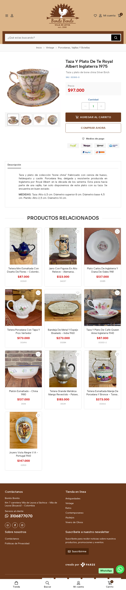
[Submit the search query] (115, 37)
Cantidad (93, 99)
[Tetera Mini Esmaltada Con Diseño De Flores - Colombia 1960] (23, 246)
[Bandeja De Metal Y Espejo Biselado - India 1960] (63, 307)
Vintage (69, 503)
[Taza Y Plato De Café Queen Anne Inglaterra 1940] (102, 307)
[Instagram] (22, 525)
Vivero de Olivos (74, 522)
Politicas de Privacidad (17, 543)
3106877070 (21, 516)
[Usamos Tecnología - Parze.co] (80, 565)
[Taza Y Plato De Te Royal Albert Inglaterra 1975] (33, 84)
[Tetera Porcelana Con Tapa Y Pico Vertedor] (23, 307)
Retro (68, 508)
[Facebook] (15, 525)
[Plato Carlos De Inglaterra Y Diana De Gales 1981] (102, 246)
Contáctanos (12, 538)
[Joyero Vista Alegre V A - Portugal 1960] (23, 430)
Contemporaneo (74, 512)
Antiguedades (72, 498)
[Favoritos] (95, 15)
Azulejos (69, 517)
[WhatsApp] (7, 525)
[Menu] (6, 15)
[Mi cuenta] (12, 15)
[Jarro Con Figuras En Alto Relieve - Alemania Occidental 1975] (63, 246)
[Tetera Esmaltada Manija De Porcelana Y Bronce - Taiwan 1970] (102, 369)
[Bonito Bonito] (63, 15)
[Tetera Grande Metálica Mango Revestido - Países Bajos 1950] (63, 369)
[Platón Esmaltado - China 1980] (23, 369)
